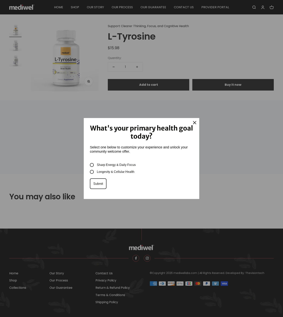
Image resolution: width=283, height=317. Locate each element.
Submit (98, 183)
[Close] (194, 122)
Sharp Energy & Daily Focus (116, 164)
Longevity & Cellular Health (115, 171)
